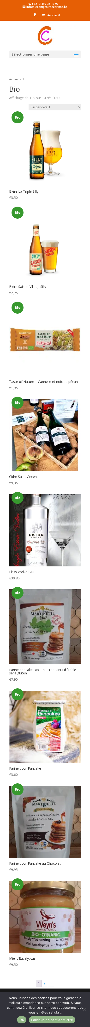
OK (21, 1020)
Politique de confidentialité (52, 1020)
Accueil (14, 79)
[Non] (84, 1009)
